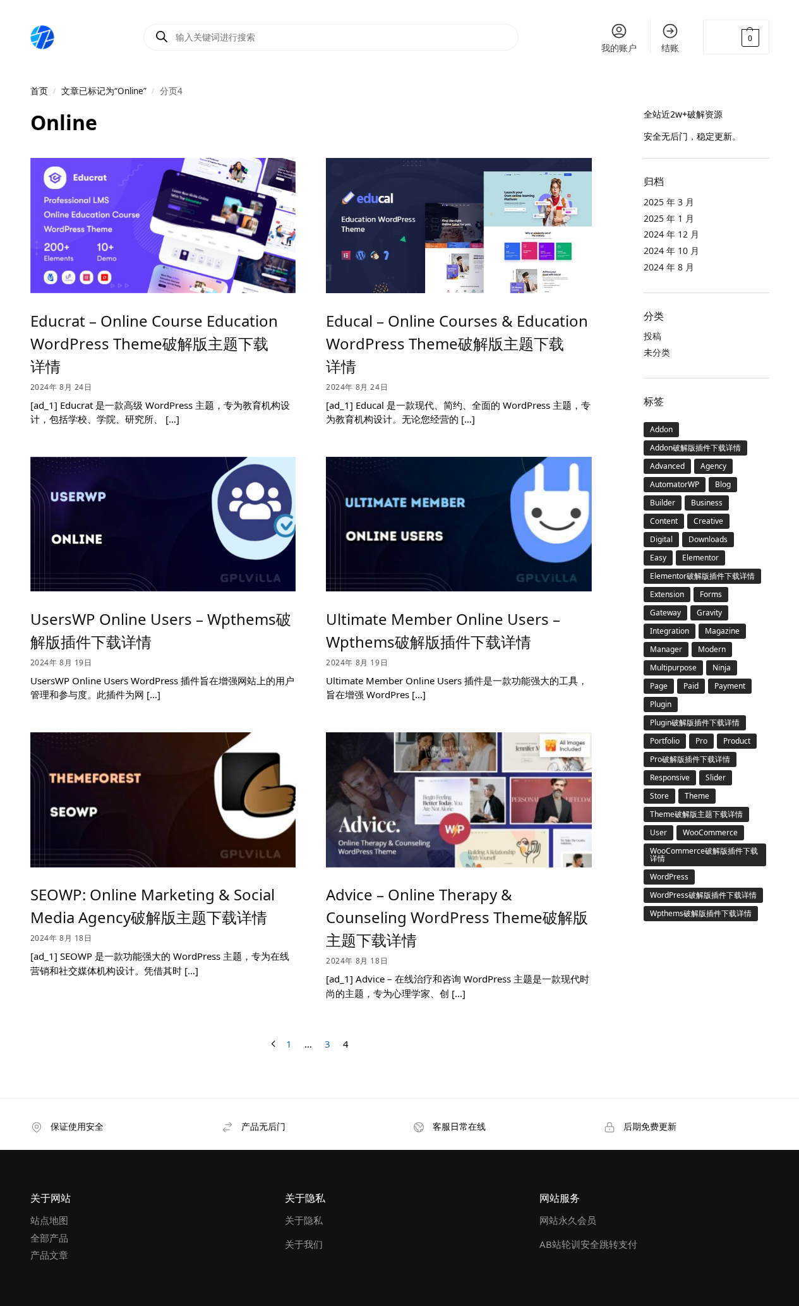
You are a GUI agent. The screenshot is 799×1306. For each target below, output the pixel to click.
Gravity (709, 612)
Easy (658, 557)
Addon (661, 429)
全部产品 (49, 1237)
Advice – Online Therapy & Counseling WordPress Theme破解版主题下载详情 (457, 917)
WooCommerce (710, 832)
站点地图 (49, 1220)
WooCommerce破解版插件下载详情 (704, 854)
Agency (713, 466)
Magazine (722, 631)
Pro (701, 740)
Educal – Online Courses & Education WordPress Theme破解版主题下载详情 (457, 343)
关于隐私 (304, 1220)
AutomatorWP (674, 484)
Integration (669, 631)
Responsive (670, 777)
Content (664, 521)
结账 (670, 48)
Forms (711, 594)
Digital (661, 539)
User (658, 832)
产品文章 (49, 1255)
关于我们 (304, 1244)
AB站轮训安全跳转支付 (588, 1244)
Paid (691, 685)
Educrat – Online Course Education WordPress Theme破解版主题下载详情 (154, 343)
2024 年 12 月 (671, 234)
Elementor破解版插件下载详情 (702, 576)
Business (707, 502)
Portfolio (665, 740)
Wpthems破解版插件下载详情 (701, 913)
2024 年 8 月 (669, 267)
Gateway (665, 612)
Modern (712, 649)
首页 (39, 91)
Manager (666, 649)
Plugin (660, 704)
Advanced (667, 466)
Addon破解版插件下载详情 (695, 447)
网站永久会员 (567, 1220)
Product (736, 740)
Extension (667, 594)
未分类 (657, 352)
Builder (662, 502)
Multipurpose (673, 667)
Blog (723, 484)
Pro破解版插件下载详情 (690, 759)
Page (659, 685)
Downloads (708, 539)
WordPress (669, 876)
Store (659, 795)
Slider (716, 777)
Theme (697, 795)
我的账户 (619, 48)
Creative (708, 521)
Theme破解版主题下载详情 (696, 814)
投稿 (652, 336)
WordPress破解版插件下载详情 (703, 895)
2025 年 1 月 (669, 218)
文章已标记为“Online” (104, 91)
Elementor (700, 557)
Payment (729, 685)
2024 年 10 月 (671, 251)
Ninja (721, 667)
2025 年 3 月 (669, 202)
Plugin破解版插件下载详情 (695, 722)
